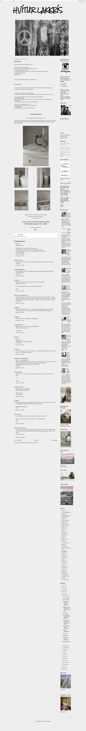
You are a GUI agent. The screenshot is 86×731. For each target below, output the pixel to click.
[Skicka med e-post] (18, 234)
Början (63, 518)
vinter (63, 577)
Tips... (63, 564)
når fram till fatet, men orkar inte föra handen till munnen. (25, 68)
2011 (63, 591)
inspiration (64, 534)
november (65, 597)
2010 (63, 593)
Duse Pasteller (18, 387)
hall (62, 530)
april (64, 658)
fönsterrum (64, 525)
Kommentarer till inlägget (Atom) (30, 442)
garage (63, 527)
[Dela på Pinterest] (22, 234)
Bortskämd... (66, 612)
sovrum (24, 236)
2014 (63, 585)
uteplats (63, 572)
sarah (16, 349)
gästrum (63, 529)
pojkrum (63, 553)
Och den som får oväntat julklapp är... (66, 627)
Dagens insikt (65, 520)
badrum (63, 514)
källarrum (64, 539)
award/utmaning (65, 512)
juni (64, 654)
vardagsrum (64, 576)
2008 (63, 669)
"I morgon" (17, 93)
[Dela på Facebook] (21, 234)
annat (63, 510)
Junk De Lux (18, 372)
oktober (65, 645)
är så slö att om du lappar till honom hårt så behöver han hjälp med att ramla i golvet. (31, 71)
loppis (63, 544)
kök (62, 541)
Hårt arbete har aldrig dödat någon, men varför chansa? (25, 79)
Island (63, 535)
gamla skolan (18, 260)
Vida (16, 400)
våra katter (64, 579)
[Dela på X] (20, 234)
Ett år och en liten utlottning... (69, 288)
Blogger (48, 721)
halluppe (63, 532)
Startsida (36, 440)
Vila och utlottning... (69, 336)
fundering (21, 236)
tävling (63, 571)
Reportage (64, 557)
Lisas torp (17, 414)
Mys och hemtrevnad (20, 427)
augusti (65, 649)
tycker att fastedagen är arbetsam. (21, 70)
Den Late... (65, 633)
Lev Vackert (64, 542)
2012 (63, 589)
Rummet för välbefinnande (21, 358)
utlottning (64, 574)
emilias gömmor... (19, 324)
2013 (63, 587)
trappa (63, 565)
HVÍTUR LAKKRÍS (38, 10)
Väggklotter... (66, 635)
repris (63, 558)
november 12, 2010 (20, 423)
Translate (65, 86)
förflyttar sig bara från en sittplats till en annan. (24, 64)
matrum (63, 546)
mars (64, 660)
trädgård (64, 567)
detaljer (63, 522)
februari (65, 662)
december (65, 595)
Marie (16, 280)
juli (64, 651)
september (65, 647)
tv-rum (63, 569)
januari (65, 664)
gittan (16, 307)
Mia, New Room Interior (20, 295)
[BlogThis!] (19, 234)
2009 (63, 667)
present (63, 555)
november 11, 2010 (20, 255)
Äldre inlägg (54, 440)
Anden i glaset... (66, 599)
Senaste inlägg (17, 440)
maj (64, 656)
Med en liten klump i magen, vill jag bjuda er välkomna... (66, 304)
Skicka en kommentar (20, 437)
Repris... (68, 352)
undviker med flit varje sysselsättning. (21, 67)
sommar (63, 560)
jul (62, 537)
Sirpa (16, 337)
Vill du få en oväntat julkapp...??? (69, 271)
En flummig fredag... (69, 214)
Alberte (17, 243)
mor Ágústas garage (66, 547)
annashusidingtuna (19, 269)
